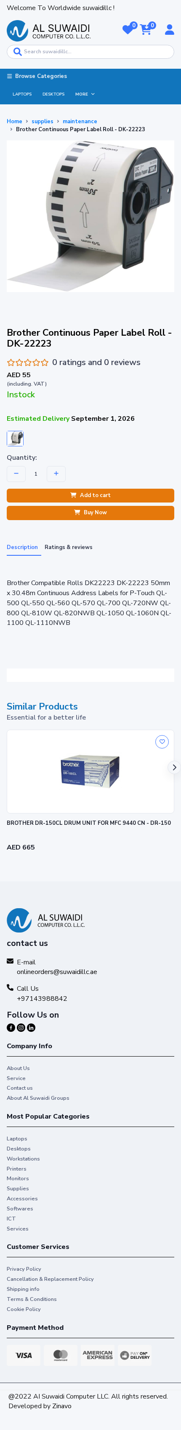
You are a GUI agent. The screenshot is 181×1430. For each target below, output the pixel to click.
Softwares (20, 1208)
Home (14, 121)
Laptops (22, 94)
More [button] (81, 94)
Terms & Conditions (32, 1299)
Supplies (18, 1188)
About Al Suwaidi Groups (38, 1098)
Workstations (23, 1159)
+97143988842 (42, 998)
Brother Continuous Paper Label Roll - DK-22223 (80, 129)
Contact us (20, 1088)
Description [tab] (22, 547)
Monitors (18, 1178)
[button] (127, 30)
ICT (11, 1219)
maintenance (80, 121)
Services (18, 1229)
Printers (17, 1169)
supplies (42, 121)
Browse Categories (41, 76)
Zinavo (62, 1406)
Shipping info (23, 1289)
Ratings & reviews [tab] (69, 547)
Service (16, 1078)
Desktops (53, 94)
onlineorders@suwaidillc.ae (57, 972)
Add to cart (95, 495)
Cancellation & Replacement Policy (50, 1279)
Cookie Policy (24, 1309)
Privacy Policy (24, 1269)
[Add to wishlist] (162, 742)
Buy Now (95, 513)
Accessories (22, 1198)
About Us (18, 1068)
